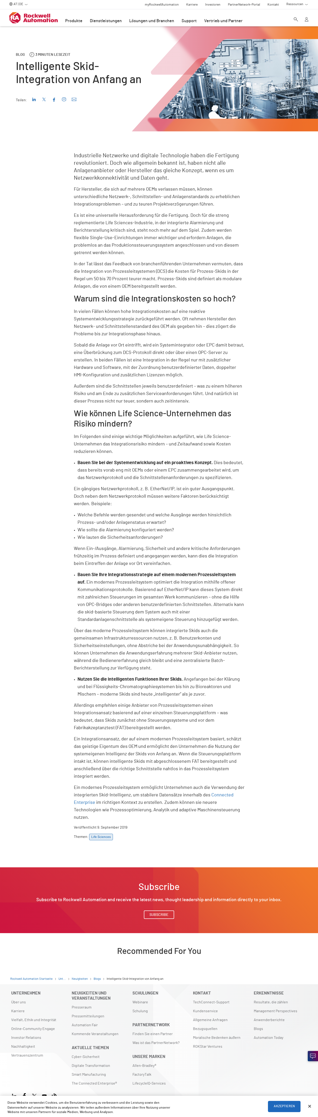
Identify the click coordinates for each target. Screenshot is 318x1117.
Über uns (18, 1002)
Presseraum (81, 1007)
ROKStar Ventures (207, 1046)
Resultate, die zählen (271, 1002)
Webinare (140, 1002)
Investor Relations (26, 1038)
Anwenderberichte (269, 1020)
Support (189, 21)
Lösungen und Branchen (151, 21)
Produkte (73, 21)
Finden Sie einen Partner (152, 1034)
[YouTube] (44, 1095)
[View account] (306, 20)
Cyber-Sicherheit (86, 1057)
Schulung (140, 1011)
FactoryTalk (141, 1074)
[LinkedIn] (15, 1095)
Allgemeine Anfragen (210, 1020)
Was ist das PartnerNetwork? (155, 1043)
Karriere (18, 1011)
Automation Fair (85, 1025)
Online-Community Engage (33, 1029)
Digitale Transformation (91, 1066)
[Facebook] (24, 1095)
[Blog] (54, 1095)
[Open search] (296, 20)
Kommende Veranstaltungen (95, 1034)
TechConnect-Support (211, 1002)
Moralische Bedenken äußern (216, 1038)
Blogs (258, 1029)
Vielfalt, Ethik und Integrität (33, 1020)
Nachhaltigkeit (23, 1046)
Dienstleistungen (106, 21)
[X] (34, 1095)
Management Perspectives (275, 1011)
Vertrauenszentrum (27, 1055)
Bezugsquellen (205, 1029)
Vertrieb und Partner (223, 21)
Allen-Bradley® (144, 1066)
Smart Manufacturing (89, 1074)
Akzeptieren (284, 1106)
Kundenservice (205, 1011)
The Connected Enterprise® (94, 1083)
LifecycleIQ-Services (149, 1083)
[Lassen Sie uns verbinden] (313, 1056)
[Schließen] (309, 1106)
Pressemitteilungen (88, 1016)
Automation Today (268, 1038)
